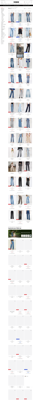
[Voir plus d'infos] (12, 26)
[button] (25, 8)
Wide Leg (16, 7)
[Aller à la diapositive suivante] (31, 228)
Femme (9, 7)
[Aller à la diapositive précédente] (28, 228)
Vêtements (11, 7)
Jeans (14, 7)
